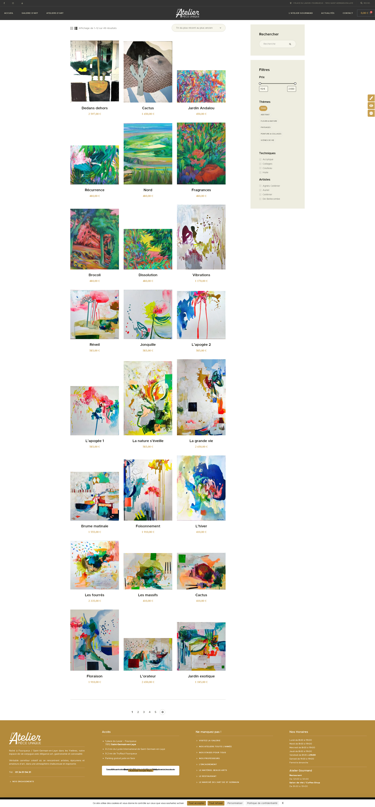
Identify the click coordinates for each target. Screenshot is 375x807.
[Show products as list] (76, 28)
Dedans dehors (95, 108)
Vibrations (201, 275)
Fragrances (201, 190)
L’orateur (148, 676)
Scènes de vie (267, 140)
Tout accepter (196, 803)
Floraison (95, 676)
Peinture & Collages (271, 134)
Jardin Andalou (201, 108)
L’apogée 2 (201, 345)
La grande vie (201, 441)
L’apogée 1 (95, 441)
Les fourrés (94, 595)
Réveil (95, 345)
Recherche (291, 44)
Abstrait (265, 115)
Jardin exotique (201, 676)
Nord (148, 190)
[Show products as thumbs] (71, 28)
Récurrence (94, 190)
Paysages (266, 127)
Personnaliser (235, 803)
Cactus (148, 108)
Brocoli (95, 275)
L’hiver (201, 526)
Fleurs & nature (269, 121)
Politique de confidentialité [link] (262, 803)
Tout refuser (216, 803)
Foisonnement (148, 526)
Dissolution (148, 275)
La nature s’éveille (148, 441)
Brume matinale (94, 526)
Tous (263, 108)
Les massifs (148, 595)
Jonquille (148, 345)
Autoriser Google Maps (140, 770)
